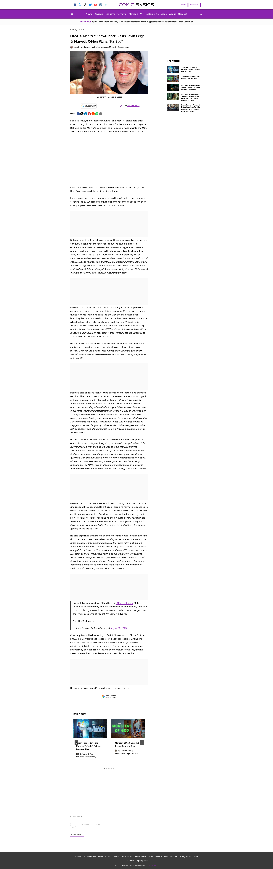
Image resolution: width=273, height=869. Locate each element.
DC (84, 857)
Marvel (78, 857)
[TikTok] (105, 4)
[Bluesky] (90, 4)
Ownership (129, 861)
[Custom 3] (85, 4)
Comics (108, 857)
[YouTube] (95, 4)
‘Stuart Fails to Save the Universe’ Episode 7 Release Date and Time (88, 746)
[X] (81, 113)
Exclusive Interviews (115, 13)
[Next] (142, 742)
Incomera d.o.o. (151, 866)
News (89, 13)
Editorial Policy (133, 105)
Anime (100, 857)
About (172, 13)
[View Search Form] (201, 14)
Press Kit (173, 857)
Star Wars (91, 857)
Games (116, 857)
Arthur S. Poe (87, 754)
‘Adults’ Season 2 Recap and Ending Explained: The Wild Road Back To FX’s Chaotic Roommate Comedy (190, 108)
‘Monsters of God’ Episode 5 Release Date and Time (190, 77)
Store (183, 4)
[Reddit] (93, 113)
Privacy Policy (184, 857)
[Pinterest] (89, 113)
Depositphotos (142, 861)
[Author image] (71, 47)
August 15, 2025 (118, 628)
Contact (182, 13)
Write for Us (127, 857)
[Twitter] (80, 4)
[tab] (104, 768)
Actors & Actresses (156, 13)
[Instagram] (100, 4)
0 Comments (123, 47)
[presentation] (90, 728)
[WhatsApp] (96, 113)
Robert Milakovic (83, 47)
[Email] (100, 113)
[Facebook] (75, 4)
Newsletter (194, 4)
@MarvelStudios (124, 603)
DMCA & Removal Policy (158, 857)
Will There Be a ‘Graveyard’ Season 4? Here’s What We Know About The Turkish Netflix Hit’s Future (190, 97)
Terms (195, 857)
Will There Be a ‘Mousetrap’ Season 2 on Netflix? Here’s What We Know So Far (190, 87)
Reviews (98, 13)
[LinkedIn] (85, 113)
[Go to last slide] (76, 742)
